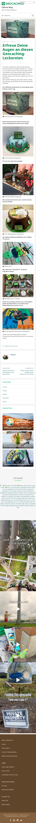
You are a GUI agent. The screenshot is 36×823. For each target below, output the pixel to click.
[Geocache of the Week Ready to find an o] (18, 502)
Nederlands (6, 398)
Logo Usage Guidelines (8, 767)
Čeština (5, 401)
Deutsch (7, 346)
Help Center (5, 800)
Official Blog (7, 7)
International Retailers (8, 789)
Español (5, 394)
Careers (4, 744)
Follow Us (18, 480)
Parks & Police (6, 771)
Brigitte (13, 41)
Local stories (14, 346)
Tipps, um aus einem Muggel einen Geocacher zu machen (26, 372)
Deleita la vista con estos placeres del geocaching (8, 372)
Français (5, 390)
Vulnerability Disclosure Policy (10, 775)
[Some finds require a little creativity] (18, 609)
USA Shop (4, 786)
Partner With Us (6, 748)
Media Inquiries (6, 804)
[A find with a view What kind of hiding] (18, 573)
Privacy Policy (24, 816)
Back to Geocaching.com (9, 10)
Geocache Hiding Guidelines (9, 752)
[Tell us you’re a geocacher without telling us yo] (18, 644)
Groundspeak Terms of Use (12, 816)
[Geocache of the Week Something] (18, 680)
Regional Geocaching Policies (9, 756)
